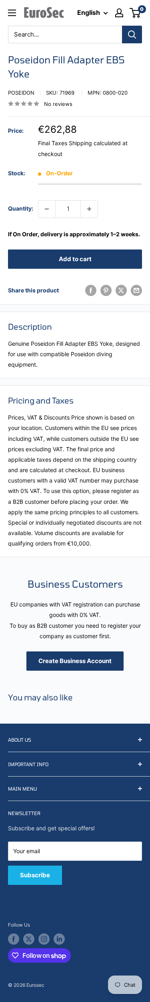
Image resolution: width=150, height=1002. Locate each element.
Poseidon (21, 92)
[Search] (132, 34)
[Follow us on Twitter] (28, 939)
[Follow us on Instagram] (44, 939)
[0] (135, 13)
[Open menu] (12, 13)
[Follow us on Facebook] (13, 939)
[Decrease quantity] (46, 209)
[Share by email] (136, 290)
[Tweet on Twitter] (121, 290)
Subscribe (35, 875)
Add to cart (75, 259)
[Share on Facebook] (90, 290)
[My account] (119, 12)
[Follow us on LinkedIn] (59, 939)
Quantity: (20, 208)
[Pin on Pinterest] (106, 290)
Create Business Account (75, 661)
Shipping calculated (95, 143)
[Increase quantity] (89, 209)
